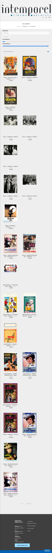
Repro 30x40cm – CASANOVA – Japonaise (10, 405)
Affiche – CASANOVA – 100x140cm (10, 107)
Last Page (28, 503)
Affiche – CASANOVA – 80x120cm (29, 78)
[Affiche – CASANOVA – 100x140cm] (10, 95)
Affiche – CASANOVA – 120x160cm (10, 226)
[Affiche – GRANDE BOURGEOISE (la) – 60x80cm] (10, 451)
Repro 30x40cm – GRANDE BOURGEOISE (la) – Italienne (29, 375)
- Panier (29, 531)
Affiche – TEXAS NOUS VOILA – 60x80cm (10, 78)
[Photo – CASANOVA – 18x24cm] (10, 124)
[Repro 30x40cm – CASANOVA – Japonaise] (10, 392)
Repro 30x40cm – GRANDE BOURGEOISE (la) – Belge (10, 375)
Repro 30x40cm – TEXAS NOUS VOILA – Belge (10, 285)
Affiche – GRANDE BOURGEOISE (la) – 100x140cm (29, 256)
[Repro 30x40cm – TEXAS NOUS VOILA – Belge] (10, 272)
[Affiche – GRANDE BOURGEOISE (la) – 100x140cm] (29, 243)
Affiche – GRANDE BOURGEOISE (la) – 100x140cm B (10, 256)
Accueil (18, 26)
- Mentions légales (31, 525)
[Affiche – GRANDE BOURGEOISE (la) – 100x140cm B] (10, 243)
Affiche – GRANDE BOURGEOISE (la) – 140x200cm (10, 494)
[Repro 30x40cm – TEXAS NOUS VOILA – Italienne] (10, 302)
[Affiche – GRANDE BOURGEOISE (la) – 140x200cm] (10, 481)
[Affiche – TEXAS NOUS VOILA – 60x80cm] (10, 65)
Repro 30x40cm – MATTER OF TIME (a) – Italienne (30, 315)
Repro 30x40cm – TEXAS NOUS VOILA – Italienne (10, 315)
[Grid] (48, 51)
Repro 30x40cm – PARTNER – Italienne (10, 345)
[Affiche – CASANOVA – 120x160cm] (10, 213)
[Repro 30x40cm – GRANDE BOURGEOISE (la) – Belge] (10, 361)
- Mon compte (30, 528)
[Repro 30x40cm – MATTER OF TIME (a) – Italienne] (29, 302)
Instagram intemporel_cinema (22, 545)
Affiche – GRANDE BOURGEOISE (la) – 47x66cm (29, 435)
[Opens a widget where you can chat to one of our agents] (47, 550)
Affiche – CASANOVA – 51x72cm (10, 435)
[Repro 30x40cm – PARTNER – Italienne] (10, 332)
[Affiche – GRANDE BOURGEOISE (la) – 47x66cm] (29, 422)
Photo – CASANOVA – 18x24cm (10, 137)
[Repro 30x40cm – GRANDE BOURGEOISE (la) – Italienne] (29, 361)
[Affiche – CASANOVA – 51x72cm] (10, 422)
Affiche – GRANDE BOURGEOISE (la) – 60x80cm (10, 464)
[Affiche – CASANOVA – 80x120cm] (29, 65)
